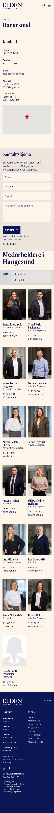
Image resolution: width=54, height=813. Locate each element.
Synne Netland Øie (13, 615)
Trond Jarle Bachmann (34, 326)
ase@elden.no (10, 456)
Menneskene (34, 721)
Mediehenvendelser (37, 742)
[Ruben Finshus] (14, 480)
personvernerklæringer (13, 239)
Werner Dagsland (37, 383)
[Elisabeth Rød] (39, 595)
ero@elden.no (35, 626)
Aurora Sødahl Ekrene (10, 443)
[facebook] (10, 769)
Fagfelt (31, 717)
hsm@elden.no (10, 685)
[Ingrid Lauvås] (14, 539)
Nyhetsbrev (33, 728)
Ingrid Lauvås (10, 559)
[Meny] (49, 5)
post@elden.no (9, 742)
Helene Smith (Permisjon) (10, 672)
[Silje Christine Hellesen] (39, 480)
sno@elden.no (10, 626)
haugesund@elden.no (13, 73)
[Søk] (45, 5)
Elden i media (34, 724)
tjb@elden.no (35, 338)
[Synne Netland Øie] (14, 595)
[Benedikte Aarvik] (14, 304)
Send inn (10, 229)
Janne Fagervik (36, 442)
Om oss (31, 731)
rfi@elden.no (9, 512)
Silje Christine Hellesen (36, 502)
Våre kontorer (8, 19)
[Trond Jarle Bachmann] (39, 304)
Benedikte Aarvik (12, 324)
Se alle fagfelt (10, 244)
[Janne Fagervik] (39, 421)
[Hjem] (14, 6)
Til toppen (47, 700)
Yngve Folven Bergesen (10, 385)
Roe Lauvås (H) (36, 559)
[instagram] (5, 769)
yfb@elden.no (10, 397)
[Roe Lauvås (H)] (39, 539)
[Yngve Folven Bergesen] (14, 363)
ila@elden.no (9, 570)
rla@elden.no (35, 570)
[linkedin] (16, 769)
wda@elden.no (35, 394)
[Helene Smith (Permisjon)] (14, 650)
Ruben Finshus (11, 500)
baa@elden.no (10, 335)
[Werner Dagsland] (39, 363)
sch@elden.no (35, 515)
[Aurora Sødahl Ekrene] (14, 421)
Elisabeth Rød (35, 615)
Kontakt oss (33, 738)
